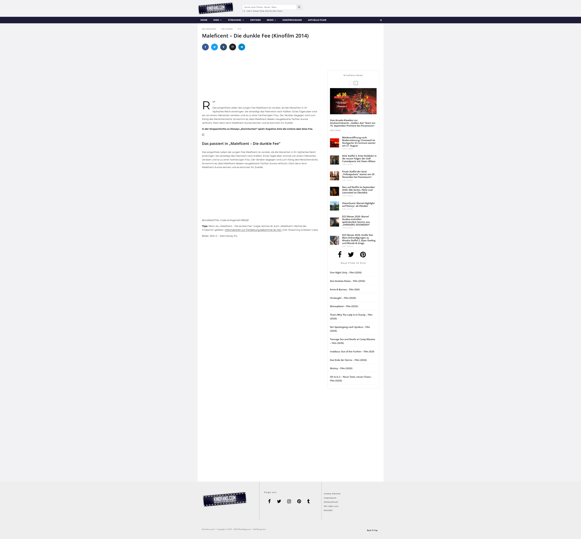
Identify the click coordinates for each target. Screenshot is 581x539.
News (270, 20)
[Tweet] (214, 47)
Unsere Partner (332, 493)
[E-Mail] (232, 47)
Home (203, 20)
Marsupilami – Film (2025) (344, 306)
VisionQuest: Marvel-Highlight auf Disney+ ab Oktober (358, 204)
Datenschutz (331, 502)
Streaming (234, 20)
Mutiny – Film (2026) (341, 368)
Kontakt (328, 510)
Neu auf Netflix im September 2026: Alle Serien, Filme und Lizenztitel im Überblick (358, 190)
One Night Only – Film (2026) (346, 272)
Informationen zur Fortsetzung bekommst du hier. (253, 229)
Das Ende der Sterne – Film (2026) (348, 359)
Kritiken (255, 20)
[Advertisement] (264, 76)
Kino (216, 20)
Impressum (330, 498)
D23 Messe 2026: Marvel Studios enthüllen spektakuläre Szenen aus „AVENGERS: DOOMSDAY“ (356, 220)
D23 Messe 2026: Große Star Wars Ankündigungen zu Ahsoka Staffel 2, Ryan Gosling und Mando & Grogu (358, 239)
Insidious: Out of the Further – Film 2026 (352, 351)
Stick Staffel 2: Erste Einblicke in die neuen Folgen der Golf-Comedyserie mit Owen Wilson (359, 158)
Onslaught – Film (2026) (343, 297)
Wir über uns (331, 506)
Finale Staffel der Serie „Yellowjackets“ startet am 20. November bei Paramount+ (358, 174)
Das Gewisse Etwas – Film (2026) (347, 280)
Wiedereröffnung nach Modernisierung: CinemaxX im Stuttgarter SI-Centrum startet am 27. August (358, 141)
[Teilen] (205, 47)
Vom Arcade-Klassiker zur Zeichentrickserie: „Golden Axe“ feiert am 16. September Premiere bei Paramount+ (352, 123)
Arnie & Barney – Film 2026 (345, 289)
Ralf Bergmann (209, 29)
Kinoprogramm (292, 20)
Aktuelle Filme (317, 20)
